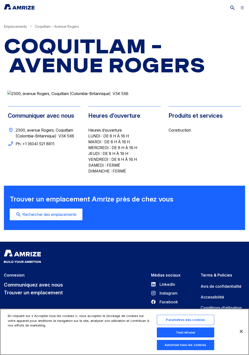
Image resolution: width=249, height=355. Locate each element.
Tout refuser (186, 332)
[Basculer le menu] (242, 8)
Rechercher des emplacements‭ (49, 214)
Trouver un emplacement (33, 293)
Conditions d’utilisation (221, 307)
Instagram (164, 293)
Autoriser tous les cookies (185, 345)
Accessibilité (212, 297)
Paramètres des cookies (185, 320)
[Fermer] (241, 331)
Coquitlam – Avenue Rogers (104, 56)
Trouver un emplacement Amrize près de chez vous (91, 199)
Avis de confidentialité (221, 286)
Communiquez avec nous (33, 285)
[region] (124, 332)
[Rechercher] (232, 8)
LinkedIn (163, 284)
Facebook (164, 301)
